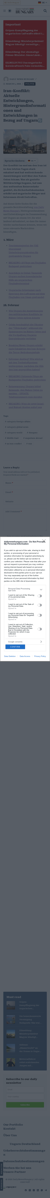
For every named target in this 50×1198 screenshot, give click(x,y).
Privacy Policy (40, 656)
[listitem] (25, 589)
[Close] (44, 541)
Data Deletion (10, 656)
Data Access (25, 656)
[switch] (40, 596)
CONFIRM (15, 647)
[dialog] (25, 599)
